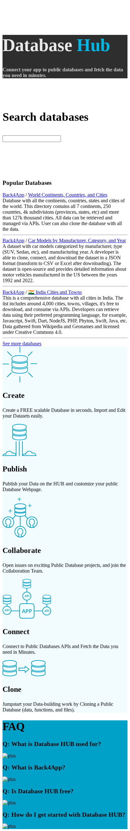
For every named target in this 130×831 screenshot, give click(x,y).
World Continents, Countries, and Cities (67, 195)
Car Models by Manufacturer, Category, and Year (77, 240)
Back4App (13, 195)
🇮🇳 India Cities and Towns (55, 292)
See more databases (22, 343)
